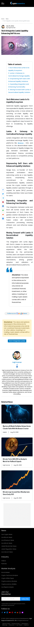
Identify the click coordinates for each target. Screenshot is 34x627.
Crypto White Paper (7, 578)
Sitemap (4, 625)
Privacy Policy (16, 623)
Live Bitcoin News (6, 537)
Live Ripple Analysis (7, 587)
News (7, 19)
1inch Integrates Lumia (17, 341)
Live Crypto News (6, 534)
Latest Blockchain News (8, 546)
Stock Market (5, 572)
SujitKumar (11, 28)
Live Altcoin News (6, 543)
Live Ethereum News (7, 540)
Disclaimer (25, 623)
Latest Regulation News (8, 549)
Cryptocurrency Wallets (9, 584)
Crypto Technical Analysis (9, 575)
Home (2, 19)
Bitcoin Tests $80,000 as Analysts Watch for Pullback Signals (15, 460)
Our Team (19, 625)
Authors (26, 625)
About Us (11, 625)
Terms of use (6, 623)
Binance (20, 143)
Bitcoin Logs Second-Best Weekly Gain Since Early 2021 (16, 493)
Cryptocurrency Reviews (9, 581)
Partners (4, 564)
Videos (3, 561)
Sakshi (5, 432)
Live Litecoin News (7, 552)
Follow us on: (17, 313)
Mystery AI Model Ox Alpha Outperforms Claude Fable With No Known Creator (17, 427)
